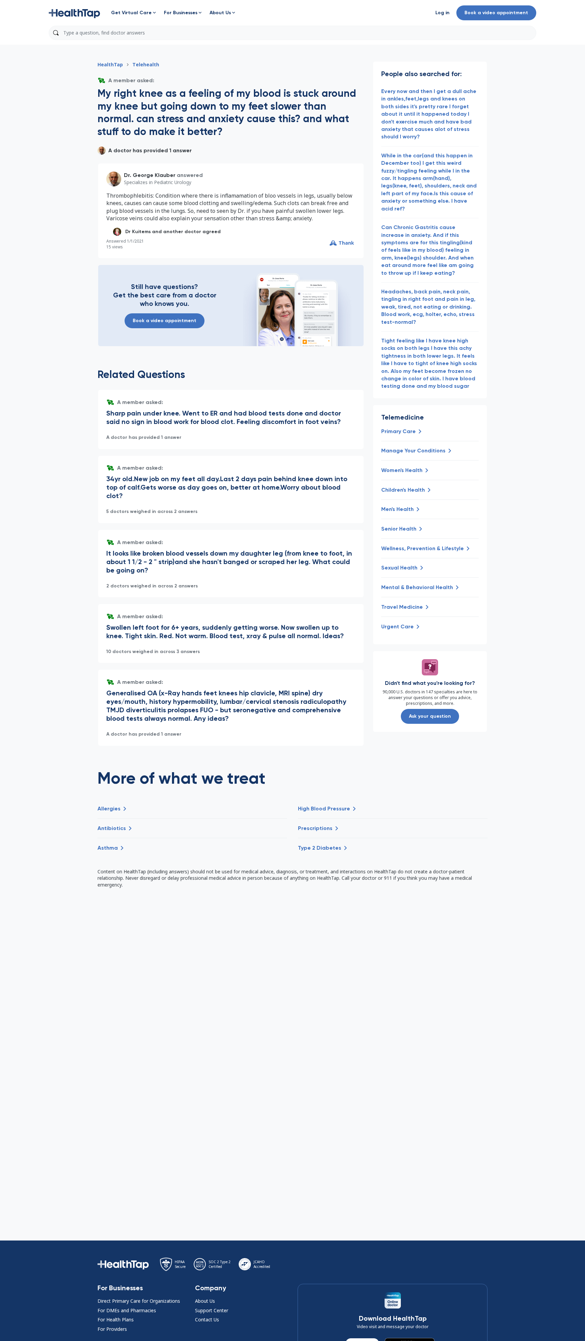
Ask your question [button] (430, 716)
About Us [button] (205, 1301)
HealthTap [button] (110, 64)
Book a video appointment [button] (496, 13)
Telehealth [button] (145, 64)
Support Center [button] (211, 1310)
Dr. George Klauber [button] (149, 175)
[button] (74, 13)
